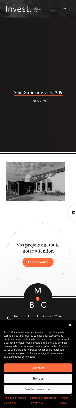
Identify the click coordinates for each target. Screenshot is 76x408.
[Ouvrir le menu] (53, 9)
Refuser (38, 378)
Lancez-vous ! (38, 262)
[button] (70, 325)
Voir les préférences (38, 389)
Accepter (38, 367)
